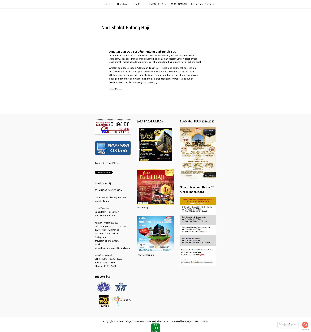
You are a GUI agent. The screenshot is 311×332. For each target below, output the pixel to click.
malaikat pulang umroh (135, 62)
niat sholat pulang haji (160, 62)
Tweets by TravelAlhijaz (107, 163)
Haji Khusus (123, 4)
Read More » (115, 89)
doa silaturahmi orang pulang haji (139, 59)
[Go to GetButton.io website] (305, 329)
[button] (111, 4)
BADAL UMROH (178, 4)
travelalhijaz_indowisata (107, 241)
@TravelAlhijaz (111, 230)
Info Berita (115, 55)
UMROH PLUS (156, 4)
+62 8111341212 (118, 226)
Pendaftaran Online (201, 4)
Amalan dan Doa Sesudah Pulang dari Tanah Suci (142, 51)
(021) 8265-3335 (112, 222)
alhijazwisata (112, 233)
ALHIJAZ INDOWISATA (196, 321)
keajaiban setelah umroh (171, 59)
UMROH (138, 4)
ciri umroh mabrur (159, 55)
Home (107, 4)
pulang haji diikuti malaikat (187, 62)
